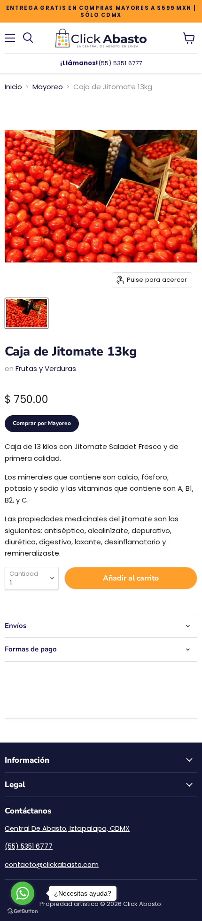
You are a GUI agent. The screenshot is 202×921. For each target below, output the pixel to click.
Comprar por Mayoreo (42, 423)
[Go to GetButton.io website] (23, 911)
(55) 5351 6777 (120, 63)
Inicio (13, 87)
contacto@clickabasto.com (52, 864)
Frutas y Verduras (46, 368)
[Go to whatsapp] (22, 893)
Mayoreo (47, 87)
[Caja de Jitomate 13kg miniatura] (26, 313)
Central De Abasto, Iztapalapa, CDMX (67, 828)
